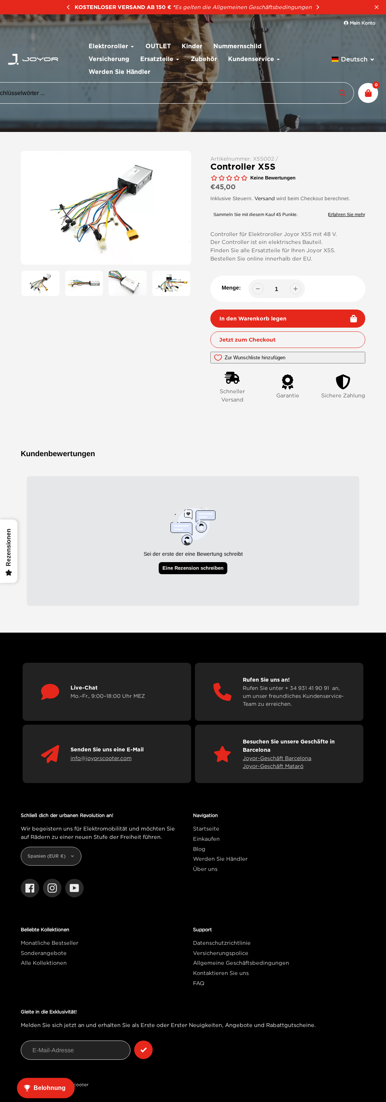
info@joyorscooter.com (101, 758)
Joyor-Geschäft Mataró (273, 766)
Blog (199, 849)
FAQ (198, 983)
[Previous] (68, 7)
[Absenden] (143, 1050)
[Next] (317, 7)
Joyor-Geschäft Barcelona (277, 758)
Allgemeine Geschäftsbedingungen (241, 963)
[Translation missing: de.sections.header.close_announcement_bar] (376, 7)
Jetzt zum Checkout (247, 339)
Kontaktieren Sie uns (221, 973)
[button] (353, 59)
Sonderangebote (44, 953)
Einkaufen (206, 838)
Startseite (206, 828)
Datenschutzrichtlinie (222, 943)
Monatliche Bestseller (49, 943)
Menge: (231, 288)
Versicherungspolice (220, 953)
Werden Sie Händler (220, 858)
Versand (264, 198)
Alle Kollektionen (44, 963)
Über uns (205, 869)
